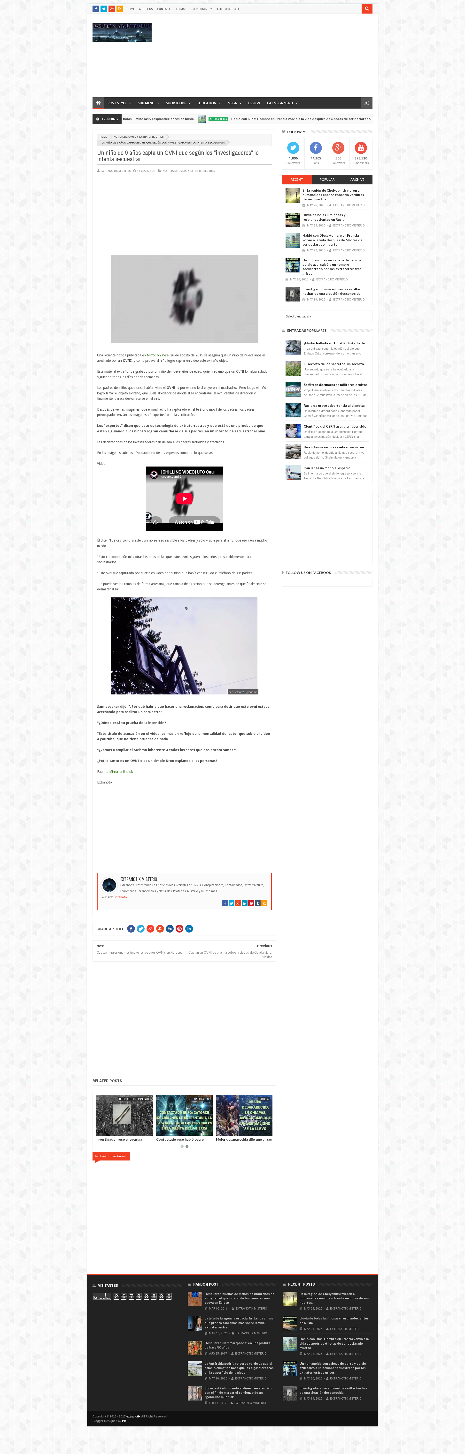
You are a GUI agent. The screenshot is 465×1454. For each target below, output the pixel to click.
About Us (146, 9)
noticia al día (166, 119)
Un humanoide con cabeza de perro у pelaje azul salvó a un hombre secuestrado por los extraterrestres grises (331, 266)
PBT (125, 1421)
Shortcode (176, 103)
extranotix (133, 1416)
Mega (232, 103)
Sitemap (180, 9)
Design (254, 103)
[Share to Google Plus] (111, 1131)
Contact (163, 9)
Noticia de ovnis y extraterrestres (139, 137)
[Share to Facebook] (101, 1131)
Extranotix (120, 897)
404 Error (223, 9)
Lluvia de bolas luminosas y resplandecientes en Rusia (177, 1141)
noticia (144, 1099)
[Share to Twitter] (106, 1131)
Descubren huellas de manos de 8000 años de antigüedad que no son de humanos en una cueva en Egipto (239, 1298)
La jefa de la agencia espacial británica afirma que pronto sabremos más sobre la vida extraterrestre (239, 1322)
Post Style (117, 103)
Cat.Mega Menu (280, 103)
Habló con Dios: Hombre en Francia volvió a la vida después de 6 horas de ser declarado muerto (254, 119)
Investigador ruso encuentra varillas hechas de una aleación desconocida (331, 291)
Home (131, 9)
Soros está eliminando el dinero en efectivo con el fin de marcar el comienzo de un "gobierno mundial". (238, 1392)
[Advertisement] (284, 55)
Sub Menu (146, 103)
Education (206, 103)
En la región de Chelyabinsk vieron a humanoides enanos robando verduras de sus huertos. (333, 194)
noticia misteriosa (359, 119)
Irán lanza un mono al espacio (327, 468)
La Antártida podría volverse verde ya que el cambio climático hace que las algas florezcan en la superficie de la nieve (239, 1368)
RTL (237, 9)
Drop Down (199, 9)
